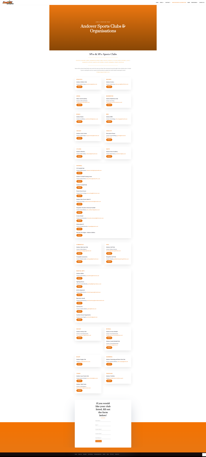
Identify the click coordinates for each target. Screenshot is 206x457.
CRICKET (105, 60)
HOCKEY (90, 62)
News (189, 2)
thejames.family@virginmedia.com (94, 170)
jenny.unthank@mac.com (92, 378)
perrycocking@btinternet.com (93, 193)
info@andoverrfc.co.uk (85, 361)
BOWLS (98, 60)
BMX (102, 60)
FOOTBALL (124, 60)
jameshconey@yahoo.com (91, 84)
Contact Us (201, 2)
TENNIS (116, 62)
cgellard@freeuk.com (91, 308)
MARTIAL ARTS (96, 62)
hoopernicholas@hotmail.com (92, 135)
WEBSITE (79, 86)
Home (157, 2)
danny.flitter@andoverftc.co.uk (93, 178)
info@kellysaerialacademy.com (83, 102)
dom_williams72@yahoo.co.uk (93, 209)
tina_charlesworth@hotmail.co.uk (83, 335)
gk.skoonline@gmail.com (92, 317)
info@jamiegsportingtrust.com (103, 72)
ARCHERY (83, 60)
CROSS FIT (110, 60)
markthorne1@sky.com (121, 153)
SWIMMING (111, 62)
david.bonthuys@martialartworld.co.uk (95, 300)
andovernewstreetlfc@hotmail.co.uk (93, 201)
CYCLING (115, 60)
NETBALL (102, 62)
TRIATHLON (121, 62)
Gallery (104, 454)
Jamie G (161, 2)
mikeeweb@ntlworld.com (91, 153)
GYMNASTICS (85, 62)
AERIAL (87, 60)
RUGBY (106, 62)
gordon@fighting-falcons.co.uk (94, 284)
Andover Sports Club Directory (179, 2)
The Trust (167, 2)
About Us (80, 454)
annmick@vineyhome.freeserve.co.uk (114, 102)
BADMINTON (93, 60)
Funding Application (97, 454)
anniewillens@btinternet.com (92, 275)
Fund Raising (194, 2)
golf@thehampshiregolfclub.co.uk (121, 259)
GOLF (128, 60)
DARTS (119, 60)
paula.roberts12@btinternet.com (83, 388)
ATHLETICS (78, 60)
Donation (85, 454)
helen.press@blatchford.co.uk (121, 84)
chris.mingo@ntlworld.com (121, 119)
